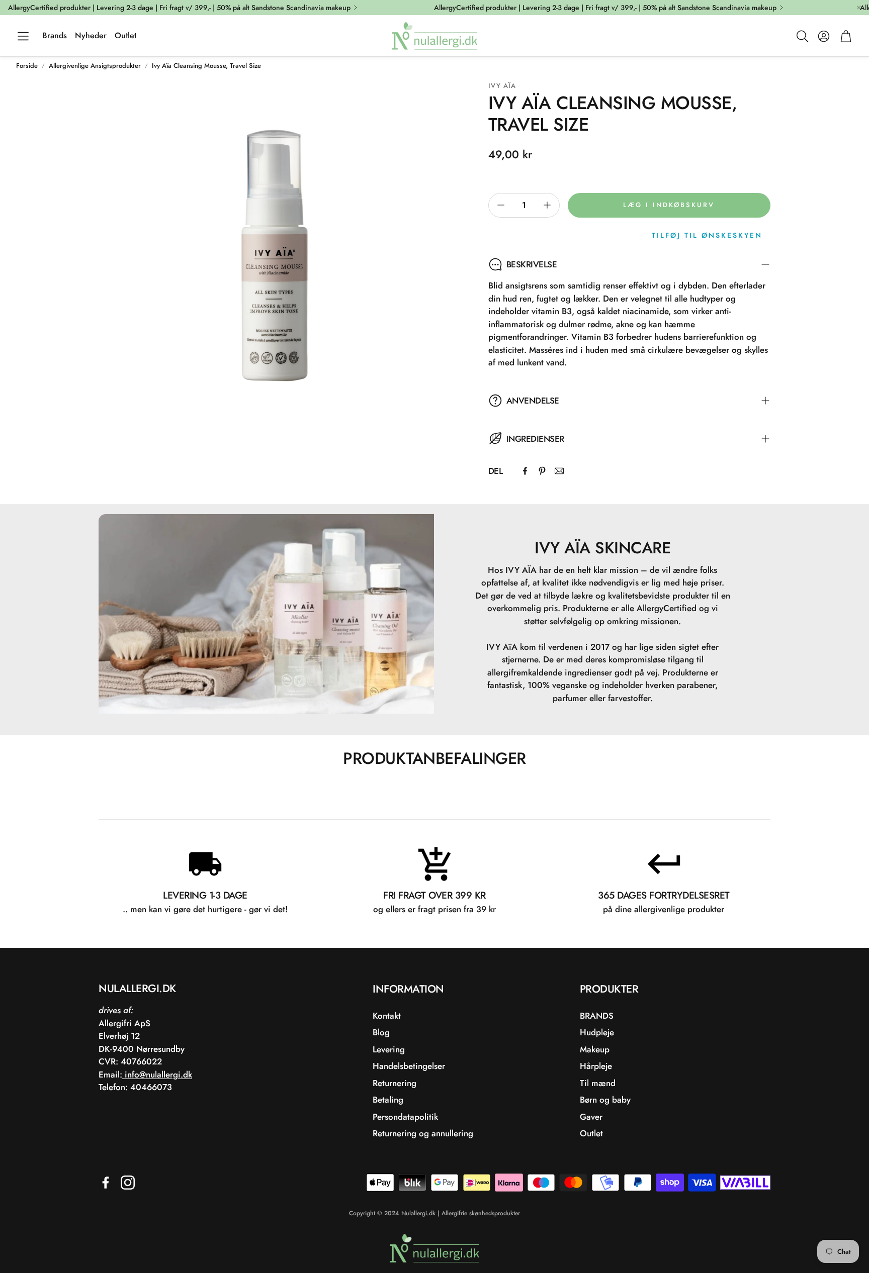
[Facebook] (525, 470)
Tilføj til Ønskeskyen (707, 235)
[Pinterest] (542, 470)
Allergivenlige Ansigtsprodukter (95, 65)
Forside (27, 65)
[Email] (559, 470)
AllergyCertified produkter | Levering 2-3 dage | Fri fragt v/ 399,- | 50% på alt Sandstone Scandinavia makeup (179, 7)
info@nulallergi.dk (157, 1074)
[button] (23, 36)
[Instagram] (128, 1183)
